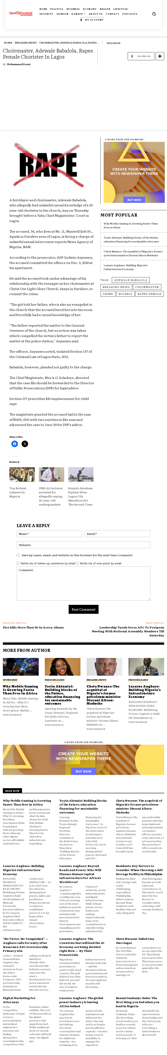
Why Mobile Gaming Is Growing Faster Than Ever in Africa (20, 690)
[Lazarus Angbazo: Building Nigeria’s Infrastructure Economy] (146, 667)
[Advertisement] (83, 100)
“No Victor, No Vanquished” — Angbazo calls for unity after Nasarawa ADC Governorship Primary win (25, 945)
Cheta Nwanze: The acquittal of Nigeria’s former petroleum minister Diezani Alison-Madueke (133, 253)
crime (108, 294)
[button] (154, 14)
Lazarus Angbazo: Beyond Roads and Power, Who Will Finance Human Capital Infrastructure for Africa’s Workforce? (80, 874)
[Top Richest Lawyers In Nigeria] (22, 474)
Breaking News (26, 42)
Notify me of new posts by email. (101, 563)
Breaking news (116, 287)
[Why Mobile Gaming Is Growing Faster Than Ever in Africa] (21, 667)
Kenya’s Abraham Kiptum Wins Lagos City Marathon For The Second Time (80, 496)
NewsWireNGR (12, 714)
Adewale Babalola (130, 280)
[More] (160, 56)
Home (8, 42)
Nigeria (125, 294)
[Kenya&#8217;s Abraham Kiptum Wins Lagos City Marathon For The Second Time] (80, 474)
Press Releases (54, 679)
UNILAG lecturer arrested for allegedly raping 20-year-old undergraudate (51, 496)
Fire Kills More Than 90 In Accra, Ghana (33, 627)
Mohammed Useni (18, 64)
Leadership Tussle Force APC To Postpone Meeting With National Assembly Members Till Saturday (128, 631)
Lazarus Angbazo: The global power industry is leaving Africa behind (81, 1002)
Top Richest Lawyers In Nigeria (17, 492)
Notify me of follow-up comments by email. (48, 563)
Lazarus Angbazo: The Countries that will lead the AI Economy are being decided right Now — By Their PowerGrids (81, 947)
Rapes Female (150, 294)
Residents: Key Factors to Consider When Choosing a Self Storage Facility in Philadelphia (139, 870)
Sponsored (10, 679)
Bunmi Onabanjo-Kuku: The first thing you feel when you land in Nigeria (137, 1002)
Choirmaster (147, 287)
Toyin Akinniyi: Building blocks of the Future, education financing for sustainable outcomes (131, 239)
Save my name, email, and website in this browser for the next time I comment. (77, 555)
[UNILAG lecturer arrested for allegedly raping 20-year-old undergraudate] (51, 474)
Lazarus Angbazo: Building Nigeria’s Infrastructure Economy (126, 267)
